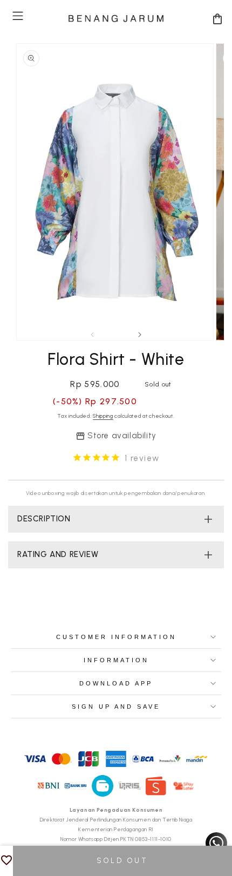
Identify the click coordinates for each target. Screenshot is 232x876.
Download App (116, 683)
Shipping (103, 415)
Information (116, 660)
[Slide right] (140, 335)
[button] (18, 16)
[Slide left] (92, 335)
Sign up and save (116, 706)
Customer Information (116, 637)
